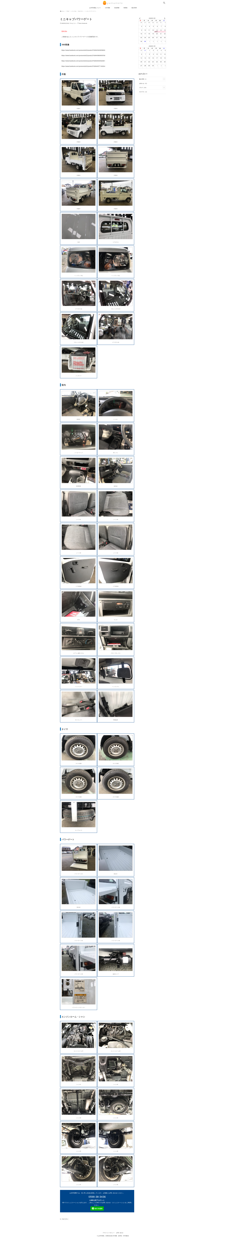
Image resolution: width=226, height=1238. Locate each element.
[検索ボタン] (164, 3)
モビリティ (74, 23)
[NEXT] (164, 18)
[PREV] (140, 18)
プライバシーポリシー (109, 1233)
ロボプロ (143, 92)
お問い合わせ (119, 1233)
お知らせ (143, 83)
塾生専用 (142, 79)
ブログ (142, 87)
